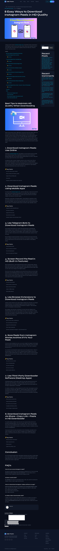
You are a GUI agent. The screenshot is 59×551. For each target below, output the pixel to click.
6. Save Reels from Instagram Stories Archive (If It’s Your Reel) (15, 76)
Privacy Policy (47, 538)
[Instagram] (11, 539)
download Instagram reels (19, 44)
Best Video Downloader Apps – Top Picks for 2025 (47, 90)
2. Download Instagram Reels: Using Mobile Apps (13, 59)
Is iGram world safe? (10, 94)
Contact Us (47, 536)
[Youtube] (9, 539)
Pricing (24, 1)
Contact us (37, 1)
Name (6, 521)
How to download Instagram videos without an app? (15, 96)
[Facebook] (5, 539)
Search (51, 47)
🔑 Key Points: (9, 61)
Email (6, 522)
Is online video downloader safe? (12, 97)
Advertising (47, 543)
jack (42, 77)
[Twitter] (7, 539)
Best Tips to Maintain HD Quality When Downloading (14, 53)
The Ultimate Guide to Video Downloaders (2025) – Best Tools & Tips (47, 79)
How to (28, 1)
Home (21, 1)
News (35, 536)
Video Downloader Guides (11, 6)
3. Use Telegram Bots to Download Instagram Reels (14, 63)
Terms (49, 548)
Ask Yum (9, 1)
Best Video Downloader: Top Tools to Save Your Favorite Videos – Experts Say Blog (47, 83)
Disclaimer (47, 541)
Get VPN (52, 1)
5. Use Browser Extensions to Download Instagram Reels (15, 72)
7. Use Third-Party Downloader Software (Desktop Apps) (14, 80)
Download (25, 536)
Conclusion (8, 89)
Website (6, 523)
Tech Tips (36, 538)
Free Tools (32, 1)
